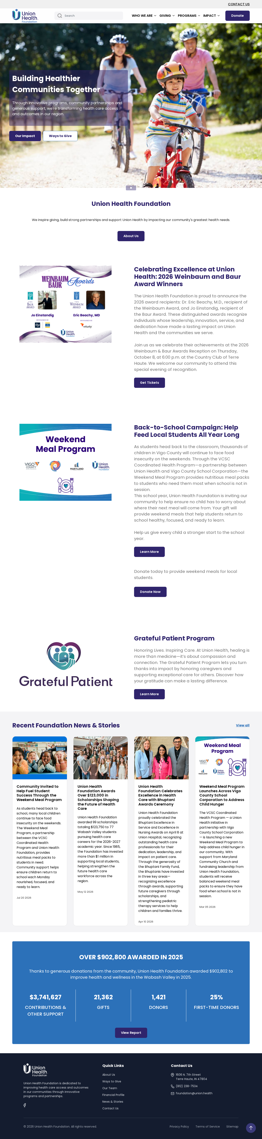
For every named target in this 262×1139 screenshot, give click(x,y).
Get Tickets (149, 382)
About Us (131, 236)
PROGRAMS (187, 15)
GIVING (165, 15)
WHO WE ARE (142, 15)
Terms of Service (207, 1126)
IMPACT (210, 15)
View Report (131, 1032)
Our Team (109, 1088)
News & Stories (112, 1102)
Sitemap (232, 1126)
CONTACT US (239, 4)
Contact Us (110, 1108)
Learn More (149, 551)
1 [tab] (131, 188)
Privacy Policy (179, 1126)
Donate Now (150, 591)
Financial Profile (113, 1095)
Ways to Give (111, 1081)
